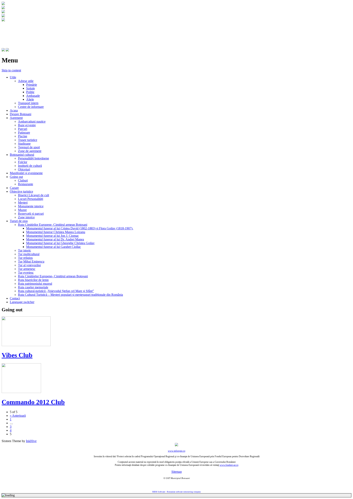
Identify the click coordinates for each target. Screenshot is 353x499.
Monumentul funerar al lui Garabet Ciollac (53, 246)
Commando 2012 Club (33, 402)
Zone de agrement (29, 151)
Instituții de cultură (30, 165)
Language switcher (22, 302)
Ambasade (33, 95)
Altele (30, 99)
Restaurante (25, 184)
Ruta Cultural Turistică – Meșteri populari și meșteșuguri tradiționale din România (70, 294)
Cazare (14, 188)
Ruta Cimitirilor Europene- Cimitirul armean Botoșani (52, 224)
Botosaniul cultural (22, 154)
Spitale (30, 88)
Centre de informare (31, 106)
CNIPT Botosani (25, 30)
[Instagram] (7, 50)
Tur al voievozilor (29, 265)
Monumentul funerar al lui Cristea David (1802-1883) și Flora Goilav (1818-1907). (79, 228)
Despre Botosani (20, 114)
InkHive (31, 441)
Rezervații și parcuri (31, 213)
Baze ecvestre (27, 125)
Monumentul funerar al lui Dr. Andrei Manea (55, 239)
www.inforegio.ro (176, 450)
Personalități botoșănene (33, 158)
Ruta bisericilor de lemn (33, 280)
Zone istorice (26, 217)
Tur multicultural (28, 254)
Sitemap (176, 471)
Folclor (22, 162)
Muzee (22, 210)
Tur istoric (24, 250)
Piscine (22, 136)
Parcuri (22, 129)
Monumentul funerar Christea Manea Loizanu (55, 232)
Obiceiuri (24, 169)
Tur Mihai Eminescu (31, 261)
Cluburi (23, 180)
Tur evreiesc (26, 272)
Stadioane (24, 143)
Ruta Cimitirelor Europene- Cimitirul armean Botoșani (53, 276)
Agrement (16, 118)
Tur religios (25, 258)
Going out (16, 176)
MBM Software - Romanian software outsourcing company (176, 492)
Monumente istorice (31, 206)
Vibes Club (17, 355)
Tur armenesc (26, 269)
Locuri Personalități (30, 199)
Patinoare (24, 132)
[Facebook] (3, 50)
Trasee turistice (27, 140)
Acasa (14, 110)
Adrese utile (26, 81)
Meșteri (23, 202)
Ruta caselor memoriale (33, 287)
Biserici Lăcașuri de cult (33, 195)
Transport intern (28, 103)
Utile (13, 77)
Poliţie (30, 92)
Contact (15, 298)
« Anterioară (18, 415)
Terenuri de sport (29, 147)
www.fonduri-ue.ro (229, 465)
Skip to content (11, 70)
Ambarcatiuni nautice (32, 121)
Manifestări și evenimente (26, 173)
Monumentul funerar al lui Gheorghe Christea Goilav (60, 243)
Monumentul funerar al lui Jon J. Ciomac (52, 235)
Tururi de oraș (19, 221)
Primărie (31, 84)
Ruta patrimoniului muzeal (35, 283)
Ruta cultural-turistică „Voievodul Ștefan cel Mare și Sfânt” (56, 291)
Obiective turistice (21, 191)
